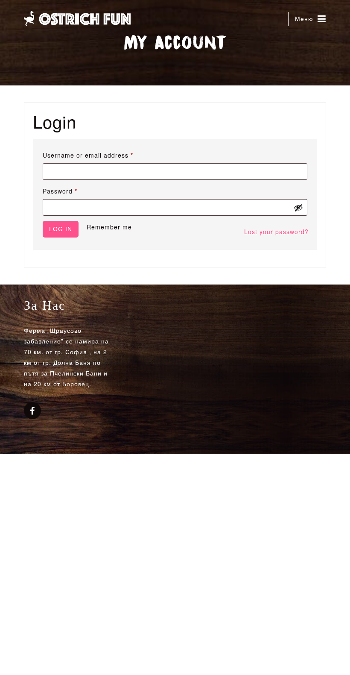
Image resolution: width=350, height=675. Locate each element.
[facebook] (32, 411)
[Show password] (298, 207)
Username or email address (102, 154)
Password (74, 190)
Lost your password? (276, 231)
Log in (60, 229)
